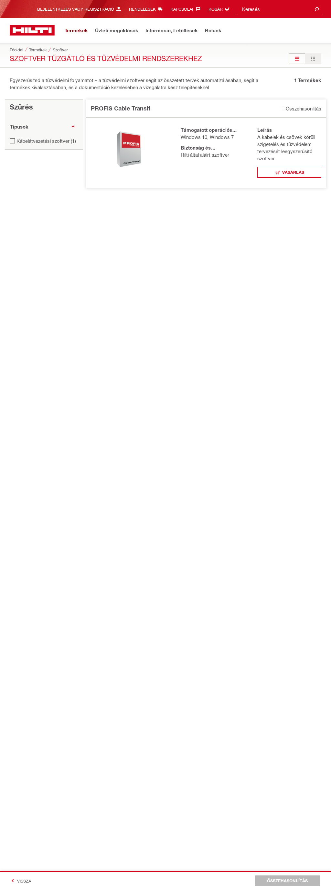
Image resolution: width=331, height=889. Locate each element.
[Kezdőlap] (32, 30)
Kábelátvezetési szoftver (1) (46, 141)
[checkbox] (300, 108)
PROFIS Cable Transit (120, 108)
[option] (297, 58)
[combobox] (279, 9)
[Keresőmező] (317, 9)
